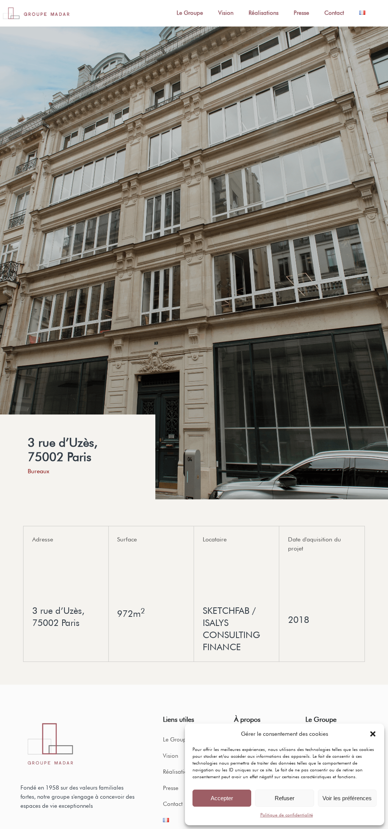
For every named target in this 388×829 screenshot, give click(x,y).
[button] (373, 734)
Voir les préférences (347, 798)
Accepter (222, 798)
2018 (298, 619)
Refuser (284, 798)
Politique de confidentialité (286, 815)
